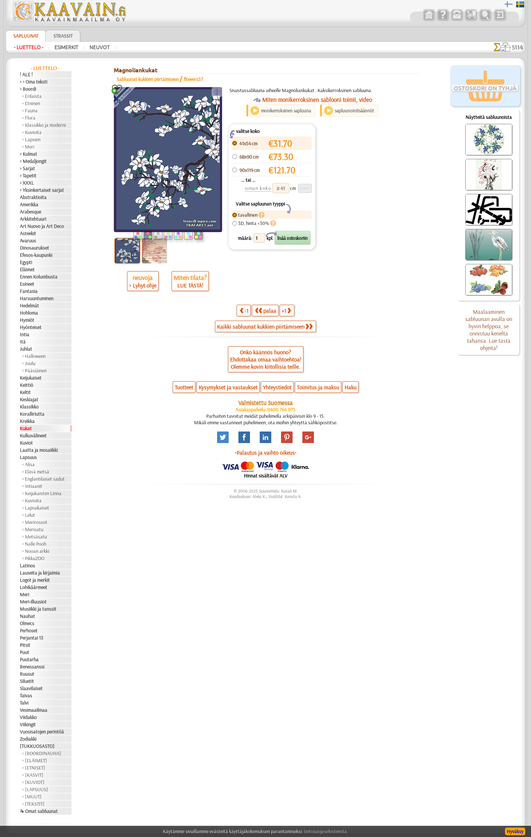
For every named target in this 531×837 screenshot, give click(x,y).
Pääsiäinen (36, 370)
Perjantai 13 (31, 637)
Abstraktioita (33, 197)
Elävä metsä (37, 471)
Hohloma (29, 312)
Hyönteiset (31, 327)
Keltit (25, 392)
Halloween (35, 356)
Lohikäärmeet (33, 587)
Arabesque (30, 211)
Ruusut (27, 674)
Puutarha (29, 659)
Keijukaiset (31, 377)
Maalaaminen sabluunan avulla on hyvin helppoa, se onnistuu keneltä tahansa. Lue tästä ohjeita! (488, 329)
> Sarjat (27, 168)
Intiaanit (33, 486)
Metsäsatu (36, 536)
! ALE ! (26, 74)
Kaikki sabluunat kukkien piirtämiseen (261, 326)
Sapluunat (25, 35)
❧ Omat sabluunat (39, 811)
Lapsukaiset (37, 507)
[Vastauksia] (443, 19)
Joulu (30, 363)
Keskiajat (29, 399)
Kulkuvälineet (33, 435)
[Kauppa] (429, 19)
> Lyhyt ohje (142, 285)
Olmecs (27, 623)
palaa (269, 310)
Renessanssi (32, 666)
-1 (247, 310)
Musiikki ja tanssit (38, 609)
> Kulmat (28, 154)
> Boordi (28, 89)
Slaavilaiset (31, 688)
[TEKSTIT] (34, 804)
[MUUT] (33, 796)
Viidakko (28, 717)
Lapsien (32, 139)
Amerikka (29, 204)
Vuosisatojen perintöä (42, 731)
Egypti (26, 262)
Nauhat (27, 616)
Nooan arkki (37, 551)
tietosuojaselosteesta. (326, 831)
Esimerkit (66, 47)
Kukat (26, 428)
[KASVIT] (34, 775)
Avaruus (28, 240)
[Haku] (485, 19)
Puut (24, 652)
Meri (29, 146)
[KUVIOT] (34, 782)
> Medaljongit (33, 161)
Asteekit (28, 233)
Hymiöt (27, 320)
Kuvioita (33, 132)
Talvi (24, 702)
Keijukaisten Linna (43, 493)
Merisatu (34, 529)
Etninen (32, 103)
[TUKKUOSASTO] (37, 746)
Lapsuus (28, 457)
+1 (284, 310)
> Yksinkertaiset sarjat (42, 190)
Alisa (30, 464)
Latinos (27, 565)
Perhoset (29, 630)
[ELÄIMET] (36, 760)
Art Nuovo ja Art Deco (42, 226)
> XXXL (27, 182)
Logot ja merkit (35, 580)
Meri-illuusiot (33, 601)
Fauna (31, 110)
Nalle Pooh (35, 544)
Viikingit (28, 724)
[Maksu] (471, 19)
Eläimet (27, 269)
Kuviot (26, 442)
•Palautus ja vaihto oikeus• (266, 452)
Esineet (27, 284)
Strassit (63, 35)
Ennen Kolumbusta (38, 276)
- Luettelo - (28, 47)
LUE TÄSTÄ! (190, 285)
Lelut (30, 515)
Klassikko (29, 406)
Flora (30, 117)
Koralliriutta (32, 414)
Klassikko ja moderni (45, 125)
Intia (24, 334)
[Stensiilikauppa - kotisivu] (69, 20)
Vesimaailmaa (33, 710)
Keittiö (26, 385)
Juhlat (26, 349)
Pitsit (25, 645)
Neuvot (100, 47)
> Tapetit (28, 175)
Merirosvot (36, 522)
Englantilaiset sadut (45, 479)
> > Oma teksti (33, 81)
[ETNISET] (35, 767)
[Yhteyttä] (457, 19)
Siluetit (27, 681)
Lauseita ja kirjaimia (40, 572)
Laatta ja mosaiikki (39, 450)
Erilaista (33, 96)
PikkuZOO (34, 558)
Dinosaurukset (34, 247)
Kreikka (27, 421)
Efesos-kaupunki (36, 255)
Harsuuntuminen (36, 298)
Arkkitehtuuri (33, 219)
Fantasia (29, 291)
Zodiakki (28, 739)
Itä (23, 341)
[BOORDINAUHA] (43, 753)
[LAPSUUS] (36, 789)
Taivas (26, 695)
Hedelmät (29, 305)
